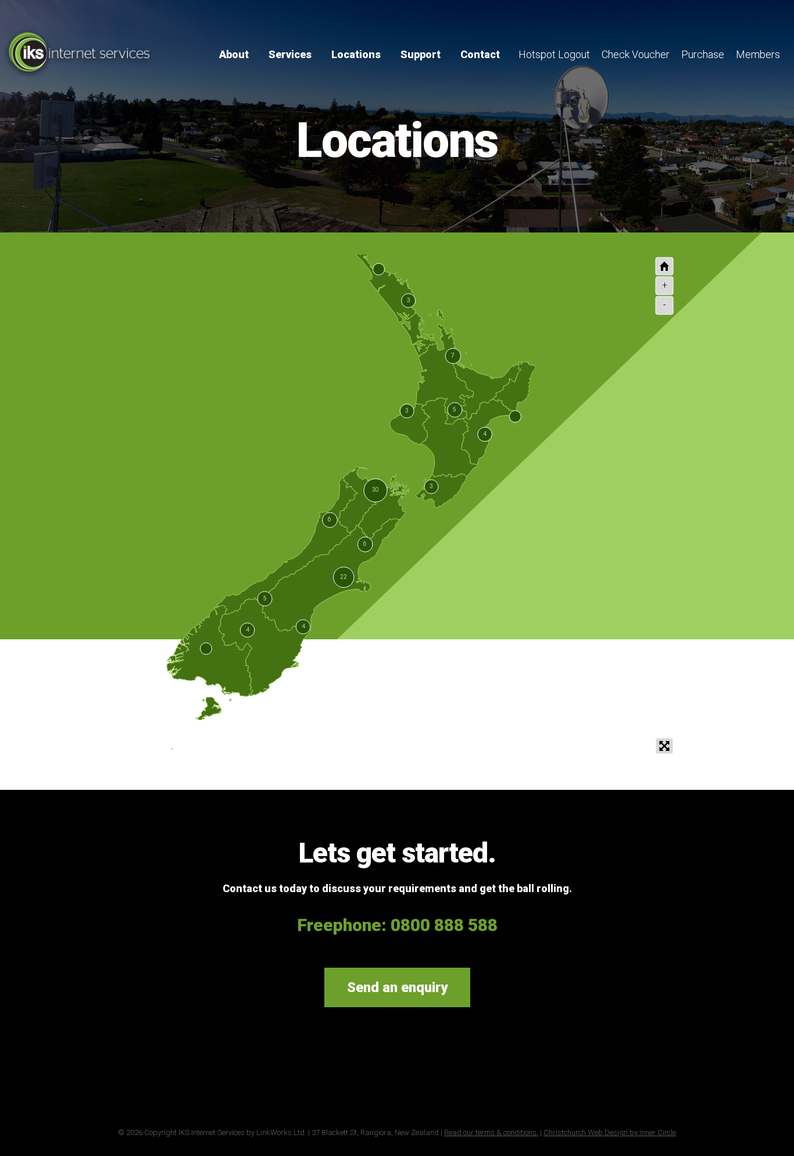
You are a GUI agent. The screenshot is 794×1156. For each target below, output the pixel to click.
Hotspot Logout (554, 54)
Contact (480, 54)
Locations (356, 54)
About (234, 54)
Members (758, 54)
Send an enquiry (397, 987)
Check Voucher (636, 54)
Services (290, 54)
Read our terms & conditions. (491, 1132)
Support (420, 54)
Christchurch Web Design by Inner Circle (609, 1132)
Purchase (702, 54)
